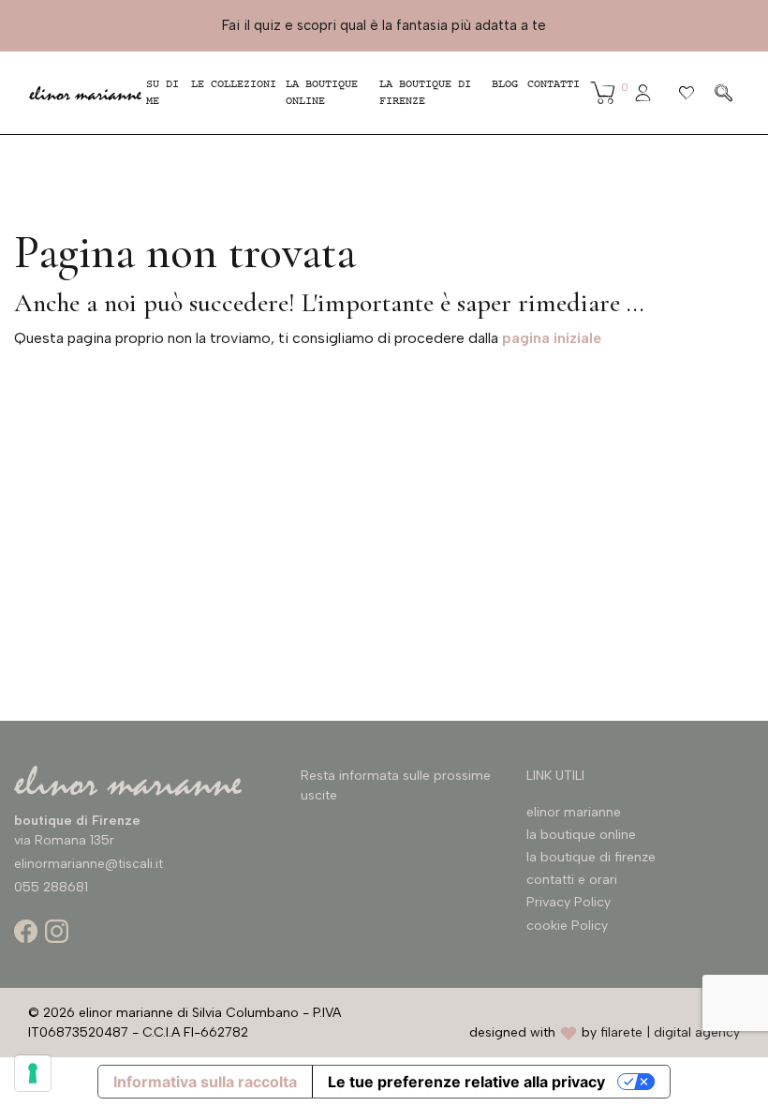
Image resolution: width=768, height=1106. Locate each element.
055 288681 (51, 887)
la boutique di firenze (591, 857)
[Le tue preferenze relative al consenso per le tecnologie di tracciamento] (33, 1073)
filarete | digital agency (670, 1032)
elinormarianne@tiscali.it (88, 864)
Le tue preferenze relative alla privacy (466, 1081)
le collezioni (233, 84)
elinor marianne (573, 812)
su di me (162, 93)
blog (505, 84)
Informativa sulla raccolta (205, 1081)
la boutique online (322, 93)
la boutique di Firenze (425, 93)
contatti (553, 84)
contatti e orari (571, 880)
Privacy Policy (568, 902)
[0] (603, 93)
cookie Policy (567, 926)
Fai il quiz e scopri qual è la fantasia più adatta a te (384, 25)
